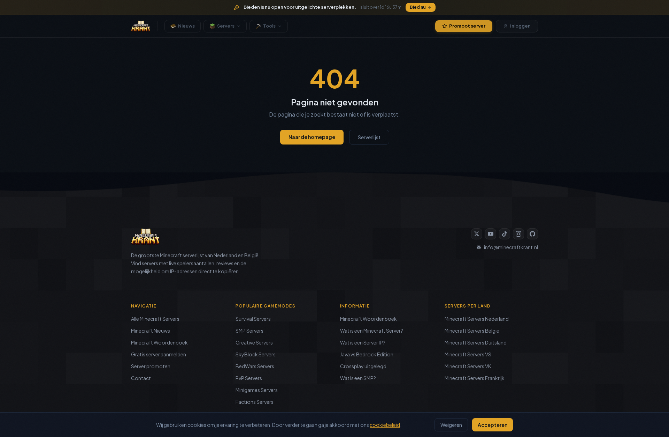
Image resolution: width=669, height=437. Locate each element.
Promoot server (467, 26)
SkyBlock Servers (256, 354)
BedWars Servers (255, 366)
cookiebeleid (385, 425)
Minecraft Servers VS (468, 354)
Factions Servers (255, 402)
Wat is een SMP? (358, 378)
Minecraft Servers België (472, 330)
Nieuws (186, 26)
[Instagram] (518, 233)
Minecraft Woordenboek (159, 342)
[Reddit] (532, 233)
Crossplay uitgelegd (363, 366)
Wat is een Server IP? (362, 342)
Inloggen (520, 26)
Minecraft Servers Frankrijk (475, 378)
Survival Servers (253, 319)
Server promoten (150, 366)
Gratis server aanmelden (158, 354)
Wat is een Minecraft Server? (371, 330)
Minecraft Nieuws (150, 330)
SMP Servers (249, 330)
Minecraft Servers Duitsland (476, 342)
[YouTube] (490, 233)
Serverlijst (369, 137)
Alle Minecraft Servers (155, 319)
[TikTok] (504, 233)
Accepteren (492, 425)
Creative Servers (254, 342)
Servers (225, 26)
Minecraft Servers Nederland (477, 319)
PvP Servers (249, 378)
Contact (141, 378)
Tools (269, 26)
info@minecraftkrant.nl (511, 247)
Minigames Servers (257, 390)
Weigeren (451, 425)
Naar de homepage (312, 137)
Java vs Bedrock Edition (366, 354)
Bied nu (418, 7)
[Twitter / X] (476, 233)
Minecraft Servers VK (468, 366)
